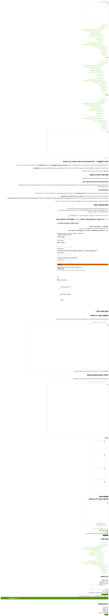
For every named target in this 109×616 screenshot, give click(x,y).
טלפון (107, 611)
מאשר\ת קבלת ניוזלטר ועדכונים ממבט (97, 593)
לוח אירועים (102, 49)
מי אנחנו (103, 26)
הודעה (106, 589)
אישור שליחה (105, 532)
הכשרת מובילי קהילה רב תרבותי (91, 31)
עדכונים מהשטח (101, 48)
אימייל (106, 609)
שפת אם (100, 41)
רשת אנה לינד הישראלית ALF (95, 43)
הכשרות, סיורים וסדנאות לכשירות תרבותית (92, 29)
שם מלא (106, 580)
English (103, 53)
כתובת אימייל (105, 530)
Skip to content (104, 1)
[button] (54, 57)
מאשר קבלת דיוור (102, 613)
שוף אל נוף (99, 38)
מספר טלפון (105, 582)
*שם (107, 607)
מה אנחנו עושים (101, 27)
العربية (103, 54)
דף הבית (103, 24)
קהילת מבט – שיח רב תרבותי (95, 36)
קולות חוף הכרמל (95, 33)
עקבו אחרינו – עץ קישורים (99, 46)
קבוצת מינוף (12, 598)
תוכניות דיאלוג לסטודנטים (96, 34)
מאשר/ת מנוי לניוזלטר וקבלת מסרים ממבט (96, 533)
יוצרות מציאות (99, 39)
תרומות (103, 51)
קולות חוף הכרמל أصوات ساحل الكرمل (92, 44)
